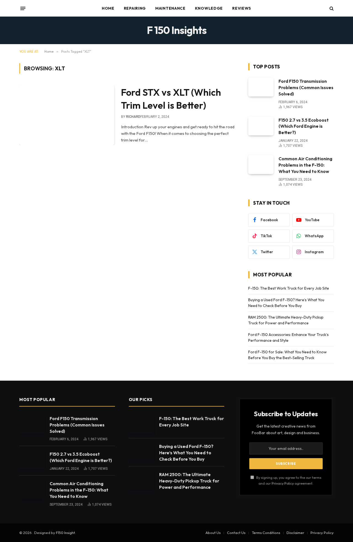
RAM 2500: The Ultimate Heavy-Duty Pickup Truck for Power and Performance (189, 481)
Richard (133, 117)
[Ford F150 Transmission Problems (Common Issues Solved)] (261, 87)
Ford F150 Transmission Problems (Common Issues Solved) (306, 87)
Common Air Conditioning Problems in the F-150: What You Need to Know (305, 165)
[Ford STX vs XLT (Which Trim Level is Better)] (66, 115)
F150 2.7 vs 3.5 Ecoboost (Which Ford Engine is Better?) (304, 126)
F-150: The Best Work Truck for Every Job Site (288, 288)
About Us (213, 532)
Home (108, 8)
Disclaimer (295, 532)
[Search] (331, 8)
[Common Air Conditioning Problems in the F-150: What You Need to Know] (261, 164)
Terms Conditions (266, 532)
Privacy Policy (283, 483)
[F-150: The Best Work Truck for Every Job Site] (141, 424)
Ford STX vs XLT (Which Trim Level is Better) (171, 98)
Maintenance (170, 8)
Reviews (241, 8)
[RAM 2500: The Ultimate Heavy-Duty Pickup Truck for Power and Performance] (141, 480)
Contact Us (236, 532)
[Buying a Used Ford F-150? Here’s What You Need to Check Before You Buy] (141, 452)
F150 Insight (65, 532)
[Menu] (22, 8)
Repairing (135, 8)
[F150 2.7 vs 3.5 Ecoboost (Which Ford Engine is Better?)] (261, 125)
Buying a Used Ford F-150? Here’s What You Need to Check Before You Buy (186, 453)
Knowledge (209, 8)
